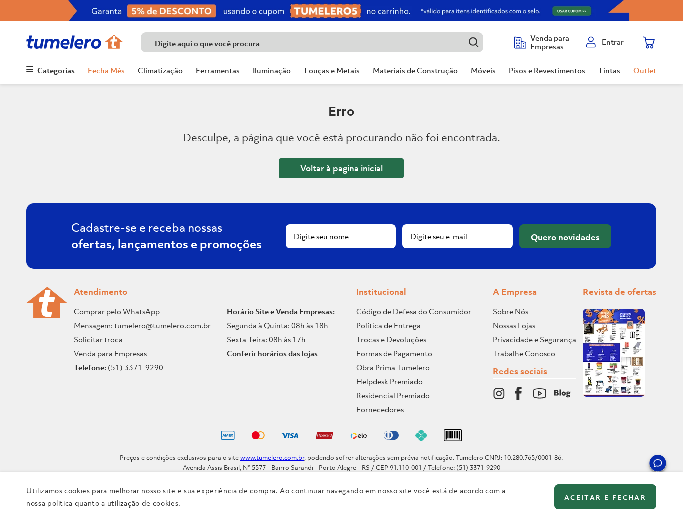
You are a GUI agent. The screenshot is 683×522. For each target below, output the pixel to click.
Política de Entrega (388, 325)
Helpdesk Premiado (389, 381)
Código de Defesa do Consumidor (414, 311)
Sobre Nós (510, 311)
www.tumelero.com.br (272, 457)
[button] (658, 465)
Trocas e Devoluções (391, 339)
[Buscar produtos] (473, 42)
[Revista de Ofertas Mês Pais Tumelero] (614, 393)
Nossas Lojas (514, 325)
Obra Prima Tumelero (393, 367)
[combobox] (322, 42)
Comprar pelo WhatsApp (117, 311)
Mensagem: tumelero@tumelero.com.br (142, 325)
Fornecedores (380, 409)
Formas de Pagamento (394, 353)
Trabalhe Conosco (524, 353)
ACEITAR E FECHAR (605, 497)
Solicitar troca (98, 339)
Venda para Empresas (110, 353)
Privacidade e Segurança (534, 339)
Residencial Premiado (393, 395)
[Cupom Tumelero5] (341, 10)
